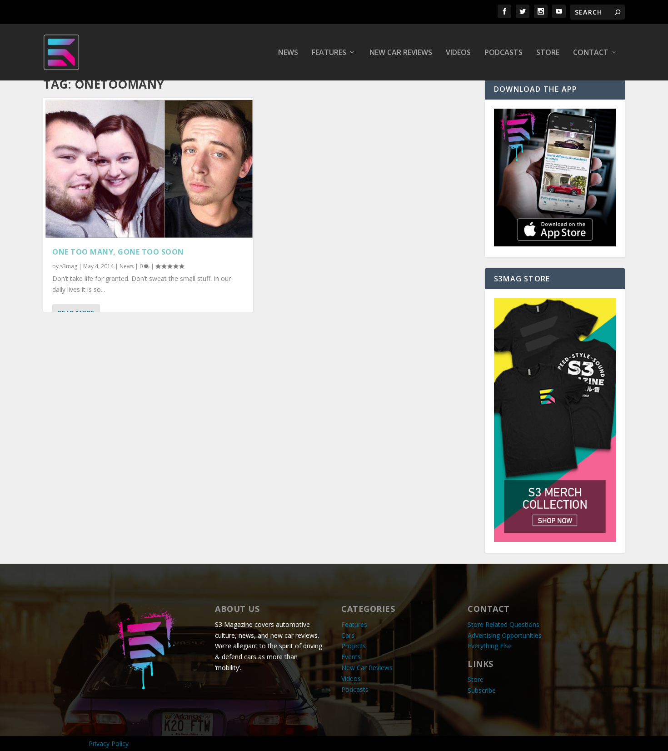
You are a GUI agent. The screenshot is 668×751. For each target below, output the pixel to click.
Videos (458, 53)
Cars (347, 635)
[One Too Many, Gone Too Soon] (148, 167)
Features (329, 53)
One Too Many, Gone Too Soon (118, 252)
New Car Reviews (400, 53)
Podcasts (503, 53)
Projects (353, 645)
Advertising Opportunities (505, 635)
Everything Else (490, 645)
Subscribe (482, 690)
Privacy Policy (109, 743)
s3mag (68, 266)
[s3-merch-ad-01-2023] (555, 539)
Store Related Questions (503, 624)
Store (547, 53)
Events (351, 656)
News (288, 53)
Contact (590, 53)
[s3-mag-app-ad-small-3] (555, 244)
